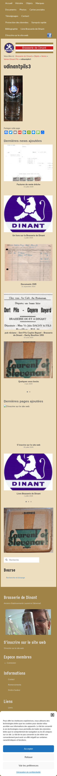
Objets (36, 56)
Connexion (11, 663)
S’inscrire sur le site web (28, 445)
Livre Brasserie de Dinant (28, 493)
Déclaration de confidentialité (28, 772)
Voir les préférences (28, 765)
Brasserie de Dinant (24, 56)
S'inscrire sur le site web (14, 648)
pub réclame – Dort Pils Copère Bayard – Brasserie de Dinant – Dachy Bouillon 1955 (28, 334)
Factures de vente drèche (28, 184)
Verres (44, 56)
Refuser (29, 757)
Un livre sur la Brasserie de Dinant (28, 235)
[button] (52, 714)
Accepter (28, 748)
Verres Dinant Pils (11, 59)
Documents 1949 (28, 284)
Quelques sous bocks (28, 381)
